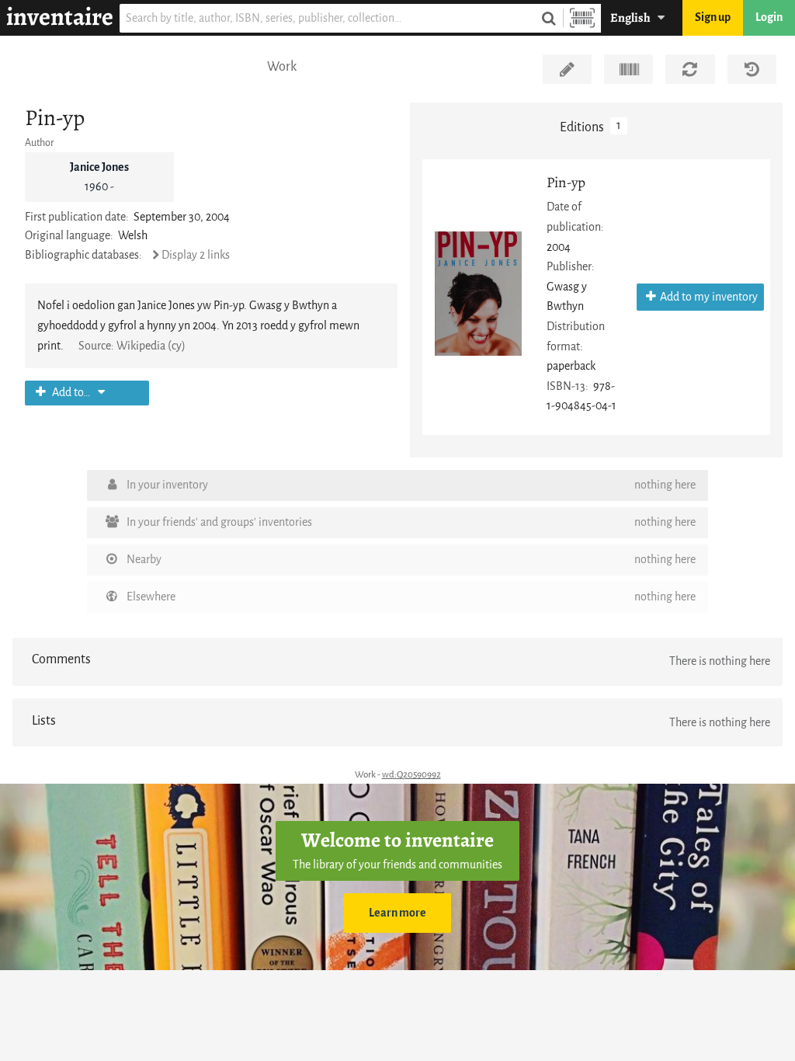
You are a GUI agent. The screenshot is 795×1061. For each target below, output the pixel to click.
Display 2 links (195, 255)
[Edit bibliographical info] (567, 69)
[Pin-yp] (478, 293)
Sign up (713, 17)
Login (769, 17)
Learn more (397, 913)
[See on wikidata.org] (628, 69)
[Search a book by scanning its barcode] (582, 18)
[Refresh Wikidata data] (689, 69)
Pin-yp (566, 182)
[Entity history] (751, 69)
